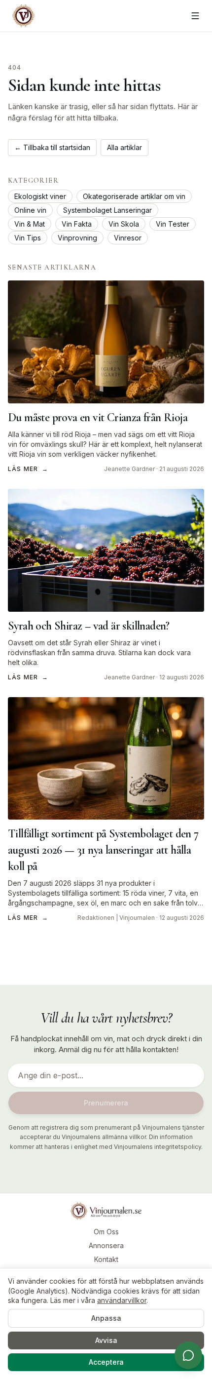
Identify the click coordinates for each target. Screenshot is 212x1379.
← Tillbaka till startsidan (52, 147)
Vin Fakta (77, 224)
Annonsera (106, 1245)
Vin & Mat (29, 224)
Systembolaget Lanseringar (107, 210)
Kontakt (106, 1259)
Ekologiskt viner (40, 196)
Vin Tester (172, 224)
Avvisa (106, 1340)
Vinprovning (77, 238)
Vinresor (127, 238)
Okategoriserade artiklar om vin (134, 196)
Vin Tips (27, 238)
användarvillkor (121, 1300)
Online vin (30, 210)
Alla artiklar (124, 147)
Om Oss (106, 1231)
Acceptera (106, 1362)
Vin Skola (123, 224)
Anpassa (106, 1318)
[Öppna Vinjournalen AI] (188, 1355)
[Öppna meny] (195, 16)
